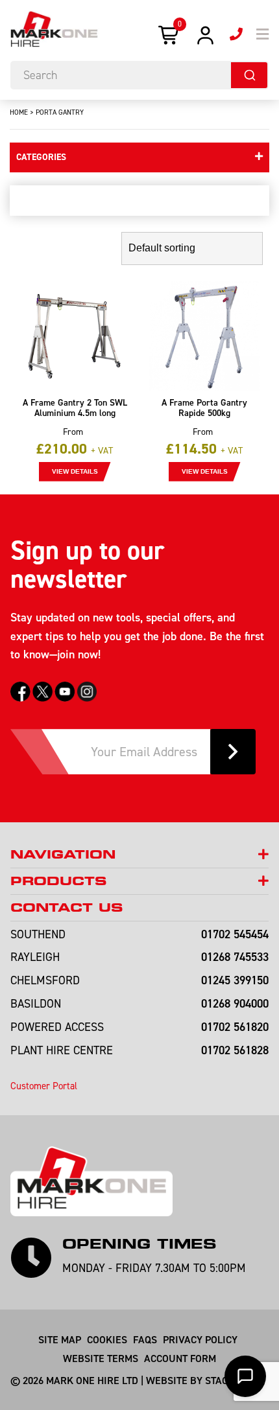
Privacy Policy (200, 1339)
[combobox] (139, 75)
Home (19, 112)
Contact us (66, 907)
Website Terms (100, 1358)
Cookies (107, 1339)
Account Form (180, 1358)
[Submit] (249, 75)
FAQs (145, 1339)
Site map (59, 1339)
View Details (75, 471)
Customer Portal (43, 1086)
